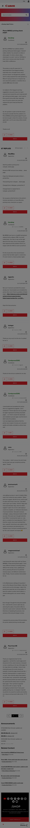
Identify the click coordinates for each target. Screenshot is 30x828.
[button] (27, 2)
